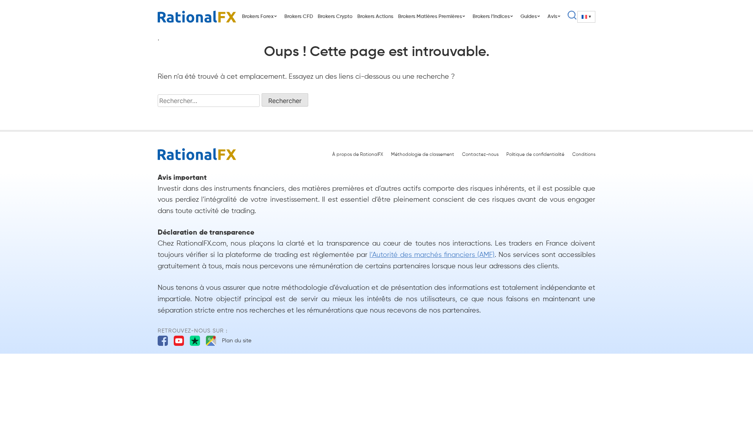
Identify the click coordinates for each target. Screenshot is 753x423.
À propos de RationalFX (357, 154)
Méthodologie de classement (422, 154)
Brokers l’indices (491, 16)
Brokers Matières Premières (430, 16)
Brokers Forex (258, 16)
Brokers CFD (298, 16)
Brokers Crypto (335, 16)
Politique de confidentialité (535, 154)
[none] (586, 17)
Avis (552, 16)
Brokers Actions (375, 16)
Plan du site (236, 340)
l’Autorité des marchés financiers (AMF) (432, 254)
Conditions (583, 154)
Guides (528, 16)
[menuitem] (586, 17)
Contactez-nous (480, 154)
